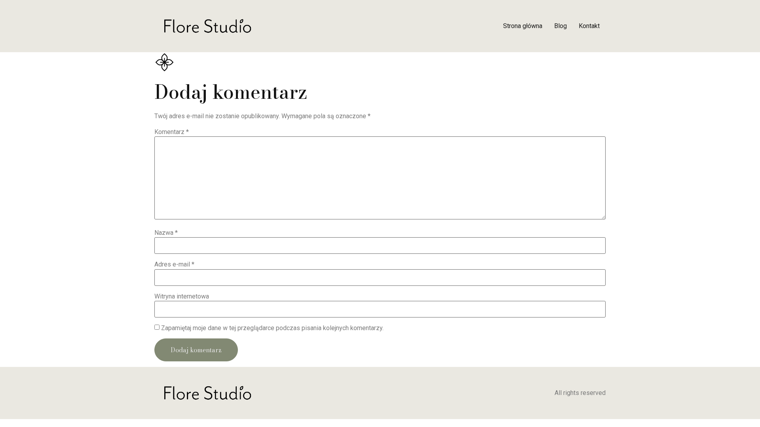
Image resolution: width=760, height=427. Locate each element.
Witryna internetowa (181, 296)
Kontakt (589, 26)
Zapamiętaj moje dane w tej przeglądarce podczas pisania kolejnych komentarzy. (272, 328)
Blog (560, 26)
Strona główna (522, 26)
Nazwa (166, 233)
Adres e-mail (174, 264)
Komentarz (171, 132)
